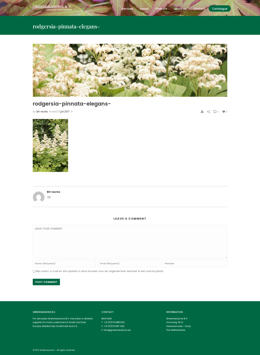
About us (180, 9)
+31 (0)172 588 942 (114, 322)
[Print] (202, 112)
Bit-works (42, 111)
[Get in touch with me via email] (49, 197)
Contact (199, 9)
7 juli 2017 (63, 111)
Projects (161, 9)
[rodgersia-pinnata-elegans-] (130, 70)
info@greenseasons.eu (117, 330)
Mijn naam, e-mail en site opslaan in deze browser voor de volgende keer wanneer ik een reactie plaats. (100, 271)
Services (127, 9)
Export (144, 9)
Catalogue (219, 9)
